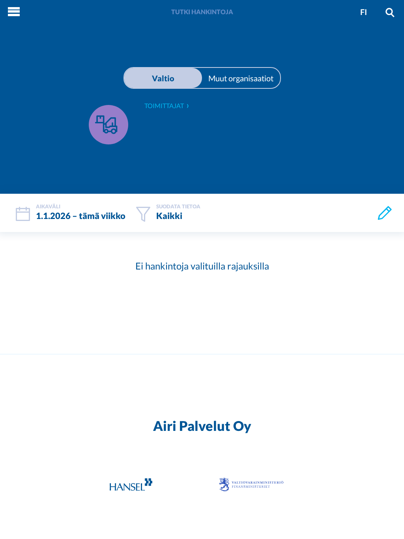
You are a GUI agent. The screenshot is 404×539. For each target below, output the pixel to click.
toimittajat (164, 105)
